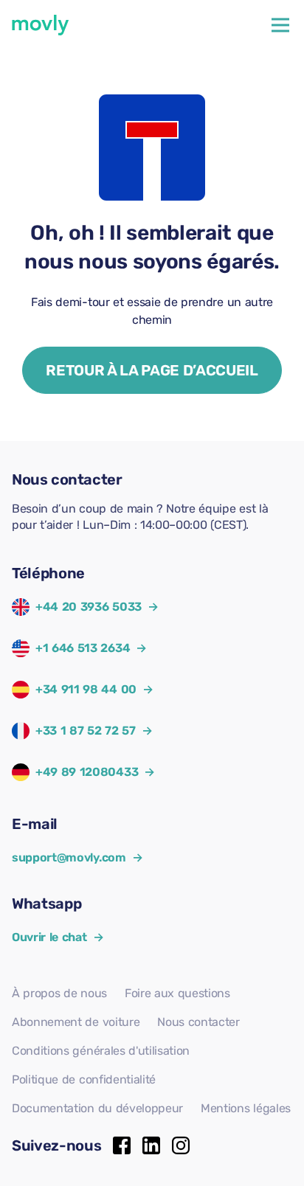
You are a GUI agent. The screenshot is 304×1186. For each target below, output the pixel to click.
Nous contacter (198, 1022)
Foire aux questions (177, 993)
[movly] (40, 25)
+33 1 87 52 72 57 (85, 731)
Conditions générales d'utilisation (101, 1051)
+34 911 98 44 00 (86, 689)
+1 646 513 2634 (82, 648)
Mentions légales (246, 1108)
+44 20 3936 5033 (88, 607)
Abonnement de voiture (75, 1022)
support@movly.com (77, 857)
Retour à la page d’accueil (152, 370)
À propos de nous (59, 993)
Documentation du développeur (97, 1108)
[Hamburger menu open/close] (280, 25)
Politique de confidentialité (84, 1079)
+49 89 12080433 (86, 772)
